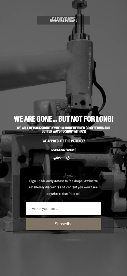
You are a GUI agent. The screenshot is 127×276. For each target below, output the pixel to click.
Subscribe (64, 224)
